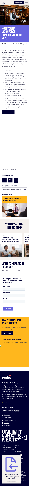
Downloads (16, 44)
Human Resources (6, 447)
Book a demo (18, 2)
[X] (10, 180)
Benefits (4, 451)
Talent (15, 449)
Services (4, 454)
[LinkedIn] (16, 180)
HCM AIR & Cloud (18, 451)
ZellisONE (16, 445)
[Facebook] (4, 180)
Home (3, 445)
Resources (8, 44)
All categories (12, 169)
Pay (15, 447)
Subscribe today (11, 481)
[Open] (11, 2)
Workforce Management (8, 449)
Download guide (8, 112)
